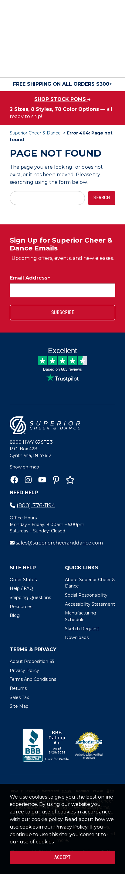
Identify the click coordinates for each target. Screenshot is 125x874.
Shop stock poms (60, 99)
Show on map (24, 467)
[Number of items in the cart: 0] (67, 66)
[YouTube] (42, 479)
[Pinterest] (56, 479)
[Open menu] (109, 66)
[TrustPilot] (70, 479)
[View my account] (33, 66)
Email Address (30, 278)
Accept (62, 857)
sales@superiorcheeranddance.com (59, 543)
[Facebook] (14, 479)
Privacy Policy (70, 827)
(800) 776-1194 (36, 505)
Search (101, 197)
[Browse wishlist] (50, 66)
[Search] (108, 50)
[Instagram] (28, 479)
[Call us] (16, 66)
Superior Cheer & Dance (35, 133)
